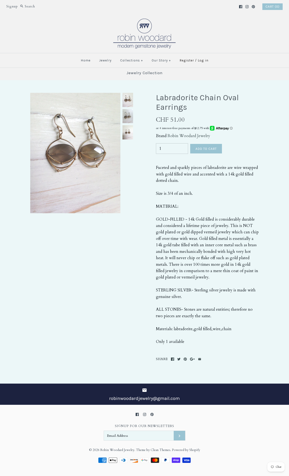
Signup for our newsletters (144, 426)
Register (187, 60)
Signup (12, 6)
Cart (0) (272, 6)
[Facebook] (240, 6)
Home (86, 60)
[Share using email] (199, 359)
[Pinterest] (253, 6)
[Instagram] (247, 6)
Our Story (161, 60)
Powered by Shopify (186, 450)
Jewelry (105, 60)
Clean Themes (160, 450)
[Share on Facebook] (172, 359)
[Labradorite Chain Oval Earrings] (75, 96)
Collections (131, 60)
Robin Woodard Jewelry (189, 136)
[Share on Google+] (192, 359)
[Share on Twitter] (178, 359)
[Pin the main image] (185, 359)
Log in (203, 60)
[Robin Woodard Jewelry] (144, 21)
